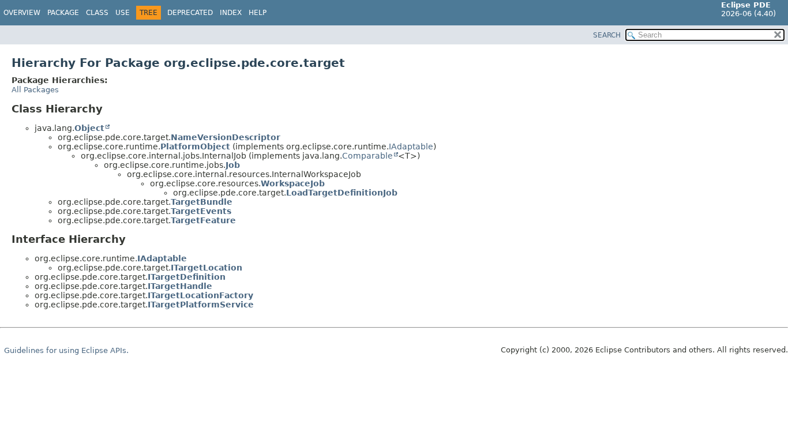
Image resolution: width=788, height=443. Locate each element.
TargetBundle (201, 202)
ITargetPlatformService (201, 304)
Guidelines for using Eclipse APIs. (66, 350)
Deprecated (190, 13)
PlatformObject (195, 146)
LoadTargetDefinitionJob (341, 192)
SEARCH (607, 35)
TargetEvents (201, 211)
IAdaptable (411, 146)
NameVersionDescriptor (225, 137)
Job (233, 165)
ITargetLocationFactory (200, 295)
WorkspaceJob (293, 183)
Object (89, 128)
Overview (21, 13)
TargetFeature (203, 220)
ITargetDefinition (187, 276)
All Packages (35, 89)
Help (258, 13)
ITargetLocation (206, 267)
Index (231, 13)
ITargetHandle (180, 286)
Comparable (367, 155)
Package (63, 13)
